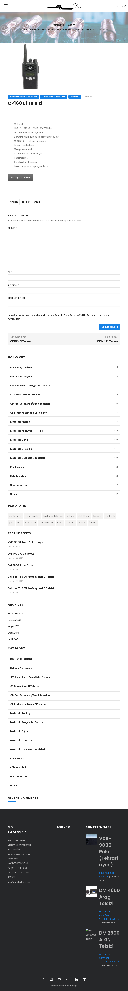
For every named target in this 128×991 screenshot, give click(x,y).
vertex (82, 522)
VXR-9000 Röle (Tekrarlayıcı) (26, 542)
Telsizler (25, 202)
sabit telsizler (46, 522)
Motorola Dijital (19, 439)
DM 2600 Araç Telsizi (21, 565)
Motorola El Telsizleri (48, 29)
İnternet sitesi (16, 298)
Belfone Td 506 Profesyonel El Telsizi (31, 577)
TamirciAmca (58, 985)
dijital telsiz (83, 516)
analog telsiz (15, 516)
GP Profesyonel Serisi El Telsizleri (28, 412)
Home (23, 29)
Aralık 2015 (13, 639)
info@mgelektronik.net (19, 882)
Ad (10, 272)
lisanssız (97, 516)
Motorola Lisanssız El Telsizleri (27, 458)
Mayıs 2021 (13, 626)
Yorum (12, 228)
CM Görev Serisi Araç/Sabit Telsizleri (31, 385)
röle (19, 522)
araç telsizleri (32, 516)
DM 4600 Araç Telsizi (21, 553)
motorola (14, 202)
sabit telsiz (30, 522)
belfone (70, 516)
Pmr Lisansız (17, 467)
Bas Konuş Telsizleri (21, 367)
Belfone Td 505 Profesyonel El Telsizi (31, 588)
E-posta (13, 285)
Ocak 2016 (13, 632)
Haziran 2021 (14, 620)
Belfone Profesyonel (21, 376)
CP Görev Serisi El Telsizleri (75, 29)
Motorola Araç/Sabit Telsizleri (27, 430)
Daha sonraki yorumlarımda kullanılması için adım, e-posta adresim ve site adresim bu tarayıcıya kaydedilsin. (59, 317)
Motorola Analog (20, 421)
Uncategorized (19, 485)
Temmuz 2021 (15, 613)
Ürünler (32, 29)
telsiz (59, 522)
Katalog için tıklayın (20, 177)
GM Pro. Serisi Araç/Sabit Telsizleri (30, 403)
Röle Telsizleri (18, 476)
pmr (11, 522)
